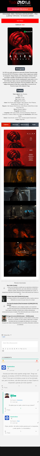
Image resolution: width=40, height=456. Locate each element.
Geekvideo (20, 400)
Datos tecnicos (25, 124)
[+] (25, 348)
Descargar (15, 124)
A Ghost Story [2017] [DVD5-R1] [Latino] (17, 296)
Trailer (34, 124)
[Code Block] (19, 349)
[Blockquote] (16, 349)
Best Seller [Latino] (12, 285)
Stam (18, 421)
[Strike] (10, 349)
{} (23, 348)
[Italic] (5, 349)
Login (3, 336)
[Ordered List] (12, 349)
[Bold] (3, 349)
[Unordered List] (14, 349)
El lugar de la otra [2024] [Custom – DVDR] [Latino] (20, 316)
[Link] (21, 349)
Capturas (6, 124)
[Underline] (8, 349)
